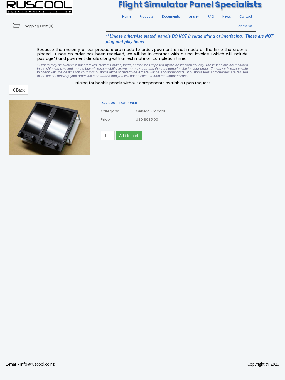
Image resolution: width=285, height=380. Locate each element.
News (226, 16)
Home (126, 16)
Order (193, 16)
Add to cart (128, 135)
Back (20, 90)
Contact (245, 16)
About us (245, 26)
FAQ (211, 16)
